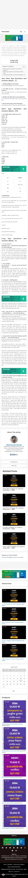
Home (5, 864)
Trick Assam (5, 31)
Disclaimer (10, 864)
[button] (21, 32)
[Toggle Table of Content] (23, 67)
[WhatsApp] (17, 454)
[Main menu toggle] (25, 31)
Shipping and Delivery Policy (8, 869)
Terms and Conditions (18, 864)
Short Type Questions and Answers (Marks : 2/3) (13, 72)
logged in (10, 557)
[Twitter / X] (12, 454)
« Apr (13, 691)
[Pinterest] (21, 847)
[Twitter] (6, 847)
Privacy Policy (19, 869)
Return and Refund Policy (14, 867)
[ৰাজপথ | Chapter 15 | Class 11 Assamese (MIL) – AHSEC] (14, 614)
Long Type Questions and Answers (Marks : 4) (14, 74)
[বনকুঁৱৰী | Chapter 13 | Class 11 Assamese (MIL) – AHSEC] (14, 650)
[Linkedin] (14, 454)
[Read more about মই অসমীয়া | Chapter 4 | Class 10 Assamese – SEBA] (14, 519)
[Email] (16, 850)
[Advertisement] (14, 15)
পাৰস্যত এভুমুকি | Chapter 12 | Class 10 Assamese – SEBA (14, 547)
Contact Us (17, 871)
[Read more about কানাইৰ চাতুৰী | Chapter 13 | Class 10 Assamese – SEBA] (14, 480)
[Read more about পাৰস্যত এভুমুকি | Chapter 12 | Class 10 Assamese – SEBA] (14, 538)
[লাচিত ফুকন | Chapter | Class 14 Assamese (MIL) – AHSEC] (14, 632)
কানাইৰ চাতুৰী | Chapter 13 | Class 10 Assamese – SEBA (13, 489)
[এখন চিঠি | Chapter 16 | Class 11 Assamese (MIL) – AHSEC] (14, 595)
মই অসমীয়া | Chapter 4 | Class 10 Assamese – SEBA (12, 528)
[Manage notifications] (3, 875)
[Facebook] (10, 454)
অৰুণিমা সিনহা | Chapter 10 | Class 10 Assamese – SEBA (13, 508)
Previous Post (14, 462)
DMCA (25, 869)
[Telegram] (12, 850)
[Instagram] (17, 847)
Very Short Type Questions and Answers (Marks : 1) (12, 69)
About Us (11, 871)
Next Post (14, 465)
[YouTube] (16, 454)
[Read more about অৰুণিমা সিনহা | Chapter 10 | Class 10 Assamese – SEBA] (14, 500)
